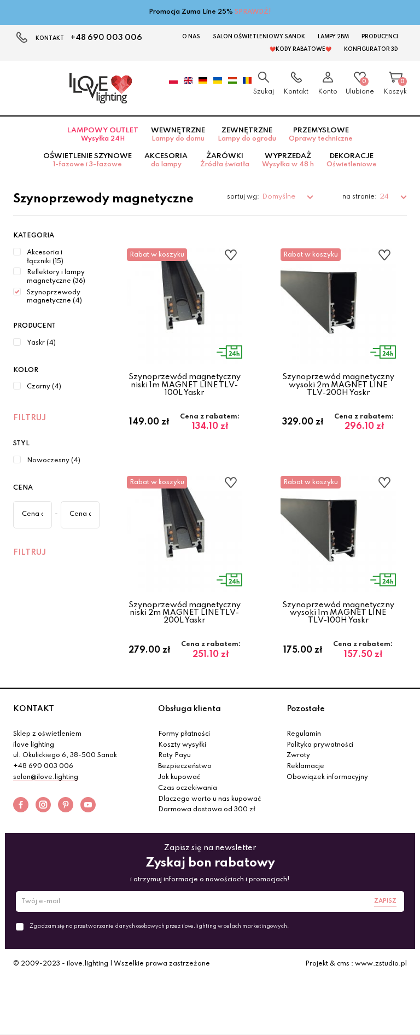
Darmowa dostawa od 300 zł (206, 809)
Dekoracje (351, 160)
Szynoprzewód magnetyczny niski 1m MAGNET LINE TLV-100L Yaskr (185, 385)
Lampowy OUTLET (102, 134)
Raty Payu (174, 755)
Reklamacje (305, 766)
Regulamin (304, 734)
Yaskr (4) (41, 343)
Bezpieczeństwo (185, 766)
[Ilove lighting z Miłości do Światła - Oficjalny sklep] (100, 88)
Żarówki (224, 160)
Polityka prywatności (320, 745)
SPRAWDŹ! (253, 12)
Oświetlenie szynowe (87, 160)
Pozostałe (306, 709)
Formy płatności (184, 734)
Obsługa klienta (189, 709)
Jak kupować (179, 777)
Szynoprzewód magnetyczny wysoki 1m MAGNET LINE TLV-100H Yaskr (338, 613)
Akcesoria (166, 160)
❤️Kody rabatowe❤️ (300, 49)
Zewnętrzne (247, 134)
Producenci (379, 36)
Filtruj (29, 418)
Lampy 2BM (333, 36)
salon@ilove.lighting (45, 777)
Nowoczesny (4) (53, 460)
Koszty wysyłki (182, 745)
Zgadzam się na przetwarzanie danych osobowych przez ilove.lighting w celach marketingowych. (159, 926)
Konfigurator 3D (371, 49)
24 (385, 196)
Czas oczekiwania (187, 788)
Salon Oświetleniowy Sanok (259, 36)
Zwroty (298, 755)
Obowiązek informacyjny (327, 777)
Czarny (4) (44, 386)
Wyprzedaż (288, 160)
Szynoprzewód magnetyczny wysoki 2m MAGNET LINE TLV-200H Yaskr (338, 385)
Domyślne (279, 196)
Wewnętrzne (178, 134)
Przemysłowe (321, 134)
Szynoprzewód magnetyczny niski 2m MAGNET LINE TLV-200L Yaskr (185, 613)
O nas (191, 36)
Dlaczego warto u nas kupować (209, 799)
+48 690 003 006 (106, 38)
